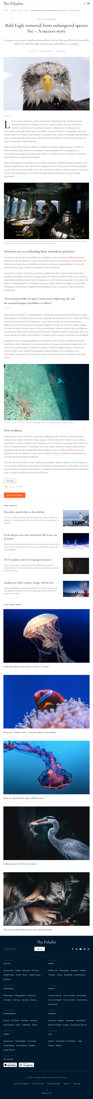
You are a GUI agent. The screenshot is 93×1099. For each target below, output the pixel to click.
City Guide (32, 1041)
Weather (31, 1045)
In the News (71, 1041)
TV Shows (15, 1020)
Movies (6, 1020)
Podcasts (24, 1020)
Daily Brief (60, 1041)
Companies (69, 1020)
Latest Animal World (12, 605)
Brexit (25, 975)
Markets (60, 1020)
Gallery (51, 1045)
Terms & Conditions (21, 1083)
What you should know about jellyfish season (23, 798)
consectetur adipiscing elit (72, 260)
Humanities (52, 1004)
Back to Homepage (14, 495)
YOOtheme (62, 1077)
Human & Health (55, 1000)
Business (52, 1014)
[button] (84, 3)
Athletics (51, 975)
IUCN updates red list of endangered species (27, 559)
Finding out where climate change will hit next (28, 582)
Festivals (33, 1020)
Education (26, 970)
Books (34, 1025)
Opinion (51, 1041)
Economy (35, 970)
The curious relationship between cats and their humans (28, 929)
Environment (82, 1000)
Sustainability (8, 1045)
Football (83, 970)
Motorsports (64, 970)
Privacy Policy (38, 1083)
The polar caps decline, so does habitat (24, 512)
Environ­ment (8, 970)
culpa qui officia (67, 450)
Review (59, 1045)
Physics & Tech (69, 1000)
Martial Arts (53, 970)
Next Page (10, 481)
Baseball (74, 970)
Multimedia (7, 995)
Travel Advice (21, 1045)
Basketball (68, 975)
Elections (7, 979)
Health (18, 970)
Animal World (61, 51)
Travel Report (20, 1041)
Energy (66, 1025)
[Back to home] (13, 3)
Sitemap (76, 1083)
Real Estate (80, 1020)
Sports (51, 964)
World (18, 975)
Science (51, 989)
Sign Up (39, 949)
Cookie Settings (53, 1083)
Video (80, 1041)
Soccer (59, 975)
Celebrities (26, 1025)
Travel (6, 1034)
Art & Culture (8, 1025)
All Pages (19, 486)
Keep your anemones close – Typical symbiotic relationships (29, 732)
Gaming (33, 1000)
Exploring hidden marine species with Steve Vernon (26, 666)
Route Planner (9, 1050)
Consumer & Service (78, 1025)
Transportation (20, 995)
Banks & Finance (54, 1025)
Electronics (31, 995)
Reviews (16, 1000)
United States (8, 975)
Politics (6, 964)
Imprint (67, 1083)
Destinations (8, 1041)
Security (25, 1000)
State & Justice (34, 975)
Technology (8, 989)
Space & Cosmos (55, 995)
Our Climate (81, 995)
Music (18, 1025)
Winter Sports (79, 975)
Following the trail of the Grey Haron (20, 864)
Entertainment (9, 1014)
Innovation (7, 1000)
